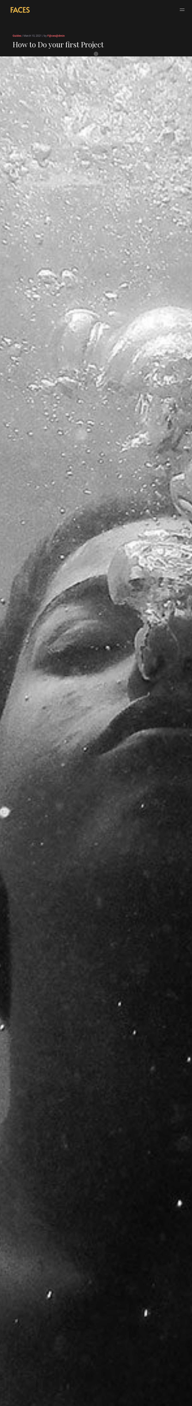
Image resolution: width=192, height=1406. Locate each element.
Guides (17, 35)
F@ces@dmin (56, 35)
